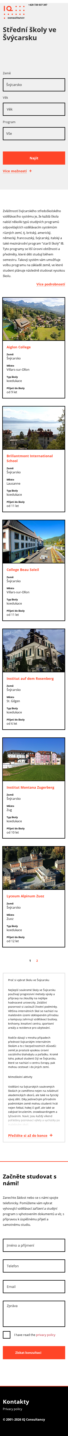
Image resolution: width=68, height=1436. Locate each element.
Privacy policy (12, 1409)
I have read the (34, 1334)
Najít (34, 158)
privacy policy (45, 1335)
